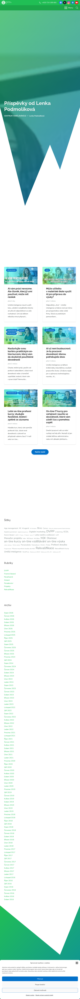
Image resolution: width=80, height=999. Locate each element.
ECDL (66, 531)
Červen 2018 (9, 833)
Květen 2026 (9, 619)
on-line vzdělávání (34, 541)
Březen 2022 (9, 723)
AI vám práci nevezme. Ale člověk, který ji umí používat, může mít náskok (20, 292)
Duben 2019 (9, 802)
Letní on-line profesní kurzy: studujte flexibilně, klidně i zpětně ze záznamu (19, 415)
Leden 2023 (8, 704)
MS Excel (30, 538)
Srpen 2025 (8, 644)
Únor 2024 (8, 679)
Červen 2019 (9, 795)
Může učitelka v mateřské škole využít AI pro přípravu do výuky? (58, 292)
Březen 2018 (9, 840)
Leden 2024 (8, 682)
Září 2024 (8, 660)
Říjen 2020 (8, 764)
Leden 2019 (8, 811)
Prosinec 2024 (9, 657)
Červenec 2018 (10, 830)
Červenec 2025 (10, 647)
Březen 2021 (9, 751)
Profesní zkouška (59, 544)
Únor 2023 (8, 701)
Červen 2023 (9, 692)
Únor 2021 (8, 754)
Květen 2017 (9, 868)
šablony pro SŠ (57, 552)
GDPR (17, 535)
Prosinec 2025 (9, 632)
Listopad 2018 (9, 817)
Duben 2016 (9, 899)
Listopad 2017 (9, 852)
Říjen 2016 (8, 880)
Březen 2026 (9, 625)
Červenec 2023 (10, 688)
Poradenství (8, 583)
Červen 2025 (9, 651)
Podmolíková (35, 545)
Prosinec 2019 (9, 789)
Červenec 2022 (10, 717)
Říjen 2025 (8, 638)
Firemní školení (10, 574)
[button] (77, 963)
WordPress (25, 552)
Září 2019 (8, 792)
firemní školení (9, 535)
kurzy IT (32, 535)
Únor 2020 (8, 783)
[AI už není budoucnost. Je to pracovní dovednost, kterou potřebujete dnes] (59, 328)
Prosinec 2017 (9, 849)
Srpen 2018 (8, 827)
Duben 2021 (9, 748)
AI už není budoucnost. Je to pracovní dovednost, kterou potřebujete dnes (58, 352)
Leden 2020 (8, 786)
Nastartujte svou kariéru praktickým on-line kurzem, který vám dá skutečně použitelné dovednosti (20, 354)
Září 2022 (8, 710)
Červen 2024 (9, 669)
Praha (48, 545)
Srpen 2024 (8, 663)
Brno (39, 528)
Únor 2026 (8, 629)
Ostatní (7, 580)
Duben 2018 (9, 836)
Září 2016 (8, 884)
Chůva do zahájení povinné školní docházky (59, 528)
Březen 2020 (9, 780)
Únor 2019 (8, 808)
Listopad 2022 (9, 707)
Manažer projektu (13, 538)
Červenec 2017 (10, 862)
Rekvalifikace (45, 548)
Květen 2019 (9, 799)
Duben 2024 (9, 673)
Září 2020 (8, 767)
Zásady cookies (30, 995)
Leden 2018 (8, 846)
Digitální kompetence (23, 532)
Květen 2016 (9, 896)
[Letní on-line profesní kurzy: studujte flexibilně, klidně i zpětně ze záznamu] (21, 391)
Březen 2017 (9, 871)
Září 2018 (8, 824)
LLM (57, 535)
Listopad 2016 (9, 877)
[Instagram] (68, 2)
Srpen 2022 (8, 714)
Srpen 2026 (8, 613)
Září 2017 (8, 858)
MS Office (37, 538)
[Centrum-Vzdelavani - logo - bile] (6, 2)
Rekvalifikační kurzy (62, 548)
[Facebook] (60, 2)
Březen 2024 (9, 676)
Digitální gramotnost (10, 532)
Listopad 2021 (9, 736)
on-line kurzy (12, 541)
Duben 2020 (9, 777)
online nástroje (8, 545)
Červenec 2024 (10, 666)
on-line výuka (56, 541)
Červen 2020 (9, 770)
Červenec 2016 (10, 890)
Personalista (26, 545)
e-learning (59, 532)
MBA (24, 538)
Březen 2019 (9, 805)
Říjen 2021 (8, 739)
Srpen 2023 (8, 685)
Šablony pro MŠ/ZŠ (35, 552)
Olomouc (52, 538)
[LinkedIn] (72, 2)
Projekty (7, 586)
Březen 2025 (9, 654)
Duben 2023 (9, 695)
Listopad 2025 (9, 635)
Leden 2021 (8, 758)
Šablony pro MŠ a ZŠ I (46, 552)
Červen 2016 (9, 893)
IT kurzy (21, 535)
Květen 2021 (9, 745)
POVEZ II (42, 545)
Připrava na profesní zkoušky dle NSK (23, 549)
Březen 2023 (9, 698)
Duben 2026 (9, 622)
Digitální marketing (37, 531)
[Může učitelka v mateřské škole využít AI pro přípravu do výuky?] (59, 268)
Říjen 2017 (8, 855)
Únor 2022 (8, 726)
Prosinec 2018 (9, 814)
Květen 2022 (9, 720)
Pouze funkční (40, 985)
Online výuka (16, 545)
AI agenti (25, 528)
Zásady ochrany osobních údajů (44, 995)
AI (20, 528)
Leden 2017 (8, 874)
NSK (43, 538)
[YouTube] (76, 2)
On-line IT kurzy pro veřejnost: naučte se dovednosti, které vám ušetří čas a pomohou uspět (58, 417)
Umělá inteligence (12, 551)
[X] (64, 2)
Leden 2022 (8, 729)
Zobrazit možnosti (40, 990)
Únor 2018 (8, 843)
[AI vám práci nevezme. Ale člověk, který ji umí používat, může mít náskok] (21, 268)
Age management (11, 528)
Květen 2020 (9, 773)
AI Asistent (33, 528)
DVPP (50, 531)
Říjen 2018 (8, 821)
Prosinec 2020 (9, 761)
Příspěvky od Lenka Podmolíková (27, 106)
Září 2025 (8, 641)
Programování (7, 548)
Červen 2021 (9, 742)
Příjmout (40, 979)
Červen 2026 (9, 616)
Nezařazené (8, 577)
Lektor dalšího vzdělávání (45, 535)
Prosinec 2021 (9, 732)
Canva (45, 528)
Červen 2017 (9, 865)
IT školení (26, 535)
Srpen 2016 (8, 887)
